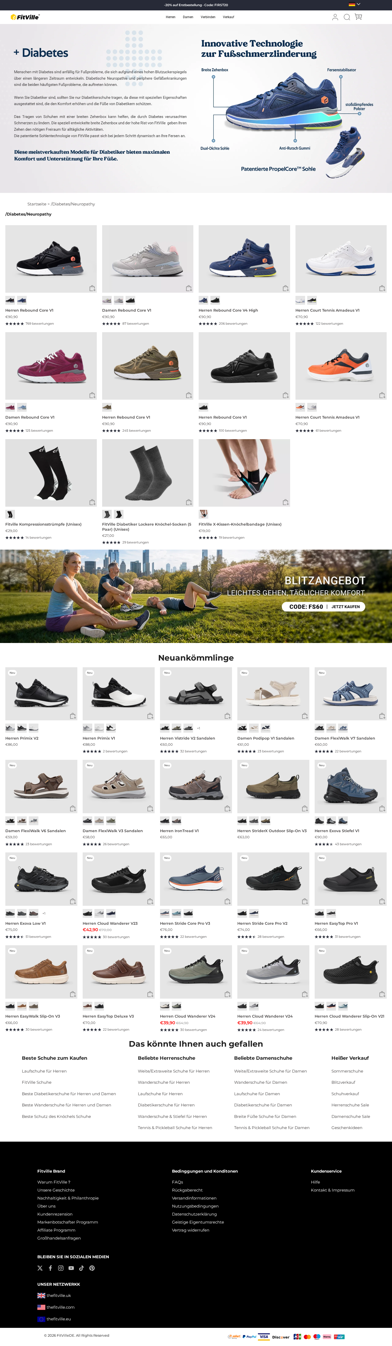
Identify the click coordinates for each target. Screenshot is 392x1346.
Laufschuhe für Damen (257, 1093)
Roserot (10, 407)
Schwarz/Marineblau (343, 820)
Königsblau (111, 913)
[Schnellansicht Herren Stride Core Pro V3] (227, 901)
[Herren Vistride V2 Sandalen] (196, 694)
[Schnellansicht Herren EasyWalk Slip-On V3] (73, 994)
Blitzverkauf (343, 1082)
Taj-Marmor (254, 728)
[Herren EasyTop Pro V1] (351, 879)
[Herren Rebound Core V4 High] (244, 259)
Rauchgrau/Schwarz (331, 820)
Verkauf (228, 17)
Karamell (22, 1006)
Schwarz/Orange (242, 913)
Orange (300, 407)
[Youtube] (71, 1267)
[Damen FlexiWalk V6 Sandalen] (41, 786)
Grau (107, 514)
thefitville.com (61, 1307)
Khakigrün (176, 728)
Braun (22, 820)
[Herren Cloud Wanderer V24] (196, 972)
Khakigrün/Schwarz (176, 1006)
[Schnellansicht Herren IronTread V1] (227, 808)
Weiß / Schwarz (111, 728)
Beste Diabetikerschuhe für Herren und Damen (69, 1093)
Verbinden (208, 17)
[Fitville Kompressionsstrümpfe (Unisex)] (51, 473)
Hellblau (22, 407)
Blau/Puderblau (343, 1006)
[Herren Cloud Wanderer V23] (119, 879)
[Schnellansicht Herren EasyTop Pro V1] (382, 901)
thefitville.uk (59, 1295)
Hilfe (315, 1182)
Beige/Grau (165, 1006)
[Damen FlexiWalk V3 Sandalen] (119, 786)
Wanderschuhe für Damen (260, 1082)
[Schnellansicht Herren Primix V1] (150, 716)
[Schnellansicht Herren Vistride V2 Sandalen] (227, 716)
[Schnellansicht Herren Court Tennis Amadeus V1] (382, 288)
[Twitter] (40, 1267)
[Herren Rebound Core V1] (51, 259)
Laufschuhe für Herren (44, 1071)
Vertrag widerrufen (190, 1230)
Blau (343, 728)
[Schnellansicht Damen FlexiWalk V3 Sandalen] (150, 808)
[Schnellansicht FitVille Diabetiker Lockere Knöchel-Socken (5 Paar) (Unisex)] (189, 502)
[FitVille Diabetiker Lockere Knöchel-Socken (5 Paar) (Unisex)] (148, 473)
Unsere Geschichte (56, 1190)
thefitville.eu (59, 1318)
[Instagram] (60, 1267)
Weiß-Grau (312, 407)
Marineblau (265, 728)
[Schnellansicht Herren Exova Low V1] (73, 901)
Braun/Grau (176, 820)
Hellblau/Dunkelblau (176, 913)
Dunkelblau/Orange (165, 913)
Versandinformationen (194, 1198)
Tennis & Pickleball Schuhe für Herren (175, 1127)
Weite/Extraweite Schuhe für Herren (174, 1071)
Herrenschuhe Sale (350, 1104)
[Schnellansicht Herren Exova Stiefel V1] (382, 808)
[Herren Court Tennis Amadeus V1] (341, 259)
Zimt (87, 1006)
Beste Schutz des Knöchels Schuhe (56, 1116)
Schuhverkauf (345, 1093)
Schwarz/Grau (165, 820)
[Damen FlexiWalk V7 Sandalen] (351, 694)
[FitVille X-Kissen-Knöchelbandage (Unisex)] (244, 473)
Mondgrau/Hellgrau (99, 913)
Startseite (36, 204)
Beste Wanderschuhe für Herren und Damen (66, 1104)
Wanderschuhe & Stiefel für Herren (172, 1116)
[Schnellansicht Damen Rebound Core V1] (189, 288)
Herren (170, 17)
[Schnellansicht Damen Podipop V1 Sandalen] (305, 716)
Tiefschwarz (130, 300)
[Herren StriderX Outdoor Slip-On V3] (273, 786)
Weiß (300, 300)
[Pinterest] (92, 1267)
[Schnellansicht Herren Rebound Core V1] (92, 288)
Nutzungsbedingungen (195, 1206)
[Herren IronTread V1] (196, 786)
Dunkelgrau (188, 728)
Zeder (33, 1006)
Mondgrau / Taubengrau (10, 728)
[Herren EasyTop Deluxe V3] (119, 972)
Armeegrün (107, 407)
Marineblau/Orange (331, 1006)
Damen (188, 17)
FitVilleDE (65, 1335)
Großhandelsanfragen (59, 1238)
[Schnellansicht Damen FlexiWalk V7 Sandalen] (382, 716)
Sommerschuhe (347, 1071)
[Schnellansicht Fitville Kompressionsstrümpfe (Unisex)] (92, 502)
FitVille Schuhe (36, 1082)
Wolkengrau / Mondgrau (87, 728)
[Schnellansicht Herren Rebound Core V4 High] (285, 288)
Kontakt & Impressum (333, 1190)
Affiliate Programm (56, 1230)
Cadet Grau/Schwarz (254, 1006)
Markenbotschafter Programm (67, 1222)
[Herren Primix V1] (119, 694)
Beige (331, 728)
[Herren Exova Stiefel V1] (351, 786)
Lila (107, 300)
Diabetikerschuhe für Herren (166, 1104)
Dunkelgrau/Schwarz (10, 913)
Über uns (46, 1206)
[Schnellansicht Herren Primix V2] (73, 716)
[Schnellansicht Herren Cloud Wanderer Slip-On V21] (382, 994)
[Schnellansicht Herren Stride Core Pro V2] (305, 901)
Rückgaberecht (187, 1190)
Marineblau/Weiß (254, 913)
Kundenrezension (55, 1214)
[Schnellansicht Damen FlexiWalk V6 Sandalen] (73, 808)
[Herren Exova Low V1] (41, 879)
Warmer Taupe (99, 820)
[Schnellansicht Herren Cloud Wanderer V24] (227, 994)
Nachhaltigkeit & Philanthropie (68, 1198)
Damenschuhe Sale (350, 1116)
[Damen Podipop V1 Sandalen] (273, 694)
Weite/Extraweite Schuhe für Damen (270, 1071)
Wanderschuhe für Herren (164, 1082)
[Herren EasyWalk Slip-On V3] (41, 972)
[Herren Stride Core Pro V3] (196, 879)
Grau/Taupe (111, 820)
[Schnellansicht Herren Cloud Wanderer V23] (150, 901)
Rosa (118, 300)
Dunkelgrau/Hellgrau (22, 913)
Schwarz (10, 300)
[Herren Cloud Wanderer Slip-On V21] (351, 972)
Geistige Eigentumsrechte (198, 1222)
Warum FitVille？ (54, 1182)
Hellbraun (265, 820)
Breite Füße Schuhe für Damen (265, 1116)
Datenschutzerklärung (194, 1214)
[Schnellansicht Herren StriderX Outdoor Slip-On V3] (305, 808)
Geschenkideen (346, 1127)
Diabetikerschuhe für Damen (263, 1104)
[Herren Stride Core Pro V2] (273, 879)
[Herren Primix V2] (41, 694)
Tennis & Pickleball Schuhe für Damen (272, 1127)
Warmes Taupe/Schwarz (33, 913)
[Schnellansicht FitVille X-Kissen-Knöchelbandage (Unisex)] (285, 502)
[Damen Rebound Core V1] (148, 259)
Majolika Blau (22, 300)
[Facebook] (50, 1267)
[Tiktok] (81, 1267)
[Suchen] (347, 17)
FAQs (177, 1182)
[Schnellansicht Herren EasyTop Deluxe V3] (150, 994)
